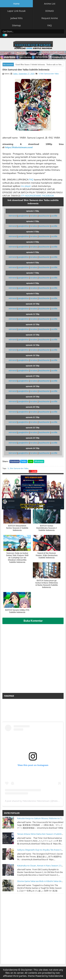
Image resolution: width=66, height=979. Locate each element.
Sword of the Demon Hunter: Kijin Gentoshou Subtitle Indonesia (47, 555)
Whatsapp (39, 461)
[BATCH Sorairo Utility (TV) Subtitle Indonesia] (17, 600)
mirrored (13, 216)
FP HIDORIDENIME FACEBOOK (37, 195)
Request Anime (49, 18)
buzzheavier (44, 216)
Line (31, 461)
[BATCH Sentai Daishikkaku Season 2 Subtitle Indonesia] (46, 516)
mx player (26, 186)
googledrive (23, 216)
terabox (34, 216)
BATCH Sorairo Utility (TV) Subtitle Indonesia (17, 611)
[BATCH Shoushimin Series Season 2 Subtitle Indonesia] (17, 516)
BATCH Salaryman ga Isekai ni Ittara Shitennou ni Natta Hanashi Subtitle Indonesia (46, 583)
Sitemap (16, 25)
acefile (54, 216)
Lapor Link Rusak (16, 10)
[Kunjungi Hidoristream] (33, 491)
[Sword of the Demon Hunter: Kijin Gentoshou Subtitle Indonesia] (46, 543)
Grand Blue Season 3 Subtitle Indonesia (30, 64)
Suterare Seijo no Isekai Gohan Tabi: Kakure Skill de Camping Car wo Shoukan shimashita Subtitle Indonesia (17, 557)
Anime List (49, 3)
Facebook (14, 461)
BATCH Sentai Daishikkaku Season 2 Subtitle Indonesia (46, 528)
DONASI (49, 10)
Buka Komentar (33, 620)
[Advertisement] (33, 657)
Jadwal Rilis (16, 18)
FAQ (49, 25)
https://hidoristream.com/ (19, 147)
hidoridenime (10, 969)
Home (16, 3)
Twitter (24, 461)
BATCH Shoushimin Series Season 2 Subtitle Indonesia (17, 528)
